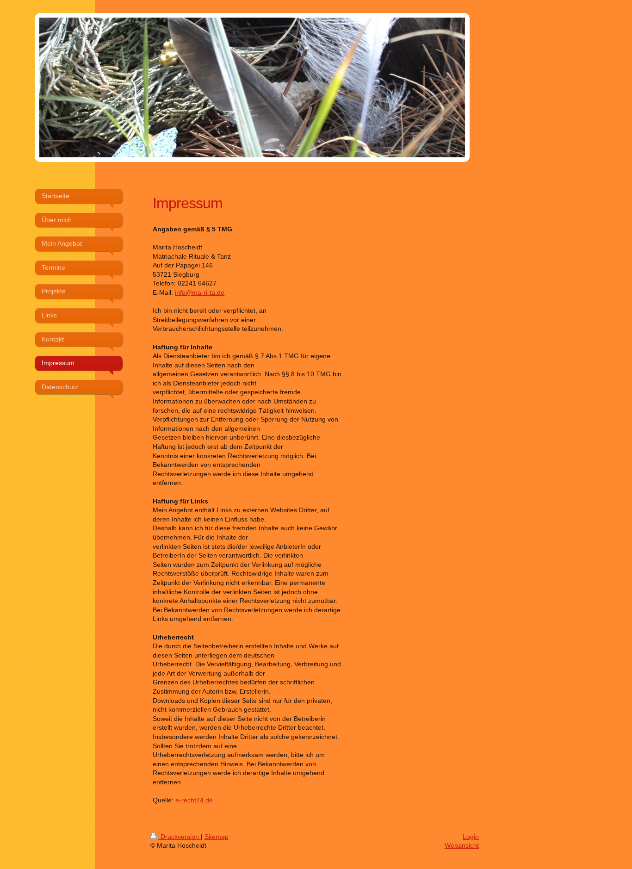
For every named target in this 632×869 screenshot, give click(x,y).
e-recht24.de (194, 800)
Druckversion (180, 836)
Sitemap (216, 836)
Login (471, 836)
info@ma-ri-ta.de (199, 292)
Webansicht (462, 845)
